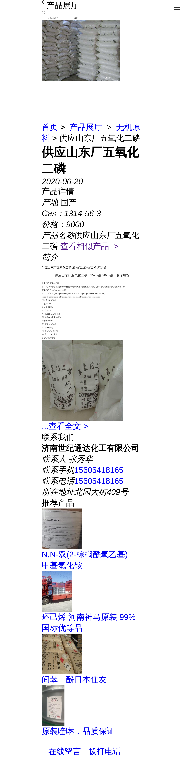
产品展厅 (86, 127)
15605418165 (98, 470)
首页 (50, 127)
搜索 (75, 18)
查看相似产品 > (89, 246)
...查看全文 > (65, 426)
